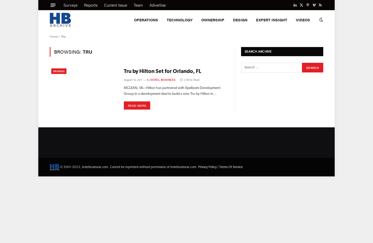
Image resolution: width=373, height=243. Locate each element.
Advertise (157, 5)
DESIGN (240, 19)
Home (54, 36)
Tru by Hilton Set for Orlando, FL (162, 71)
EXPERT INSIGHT (271, 19)
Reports (90, 5)
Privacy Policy (207, 167)
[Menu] (53, 5)
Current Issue (115, 5)
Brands (58, 71)
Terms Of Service (231, 167)
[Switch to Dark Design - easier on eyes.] (320, 20)
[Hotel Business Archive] (60, 19)
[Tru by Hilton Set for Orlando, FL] (83, 89)
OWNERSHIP (212, 19)
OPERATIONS (146, 19)
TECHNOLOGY (180, 19)
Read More (137, 105)
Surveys (70, 5)
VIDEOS (303, 19)
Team (138, 5)
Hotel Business (162, 80)
